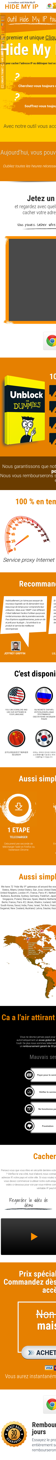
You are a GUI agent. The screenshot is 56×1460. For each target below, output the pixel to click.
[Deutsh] (2, 35)
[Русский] (2, 21)
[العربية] (2, 42)
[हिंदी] (2, 46)
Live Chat (2, 56)
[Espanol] (2, 31)
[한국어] (2, 39)
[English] (2, 17)
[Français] (2, 24)
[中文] (2, 28)
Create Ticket (2, 75)
